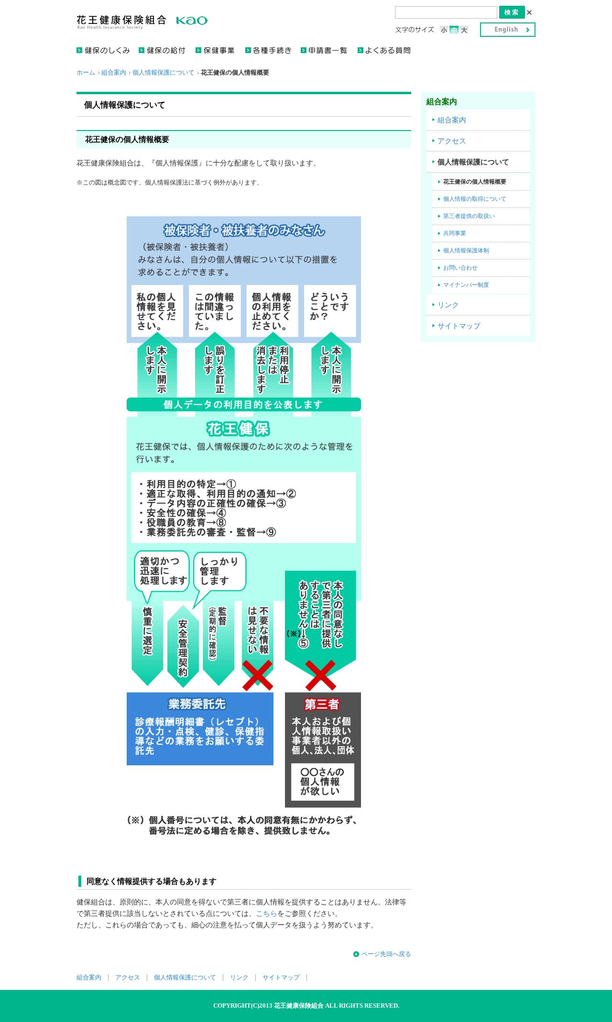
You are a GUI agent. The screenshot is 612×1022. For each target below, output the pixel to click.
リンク (448, 305)
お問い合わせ (460, 267)
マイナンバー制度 (466, 285)
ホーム (85, 72)
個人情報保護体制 (466, 250)
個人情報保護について (163, 72)
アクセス (451, 141)
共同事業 (454, 233)
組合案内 (113, 72)
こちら (266, 913)
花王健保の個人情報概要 (474, 181)
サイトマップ (459, 326)
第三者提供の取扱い (469, 216)
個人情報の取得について (474, 199)
